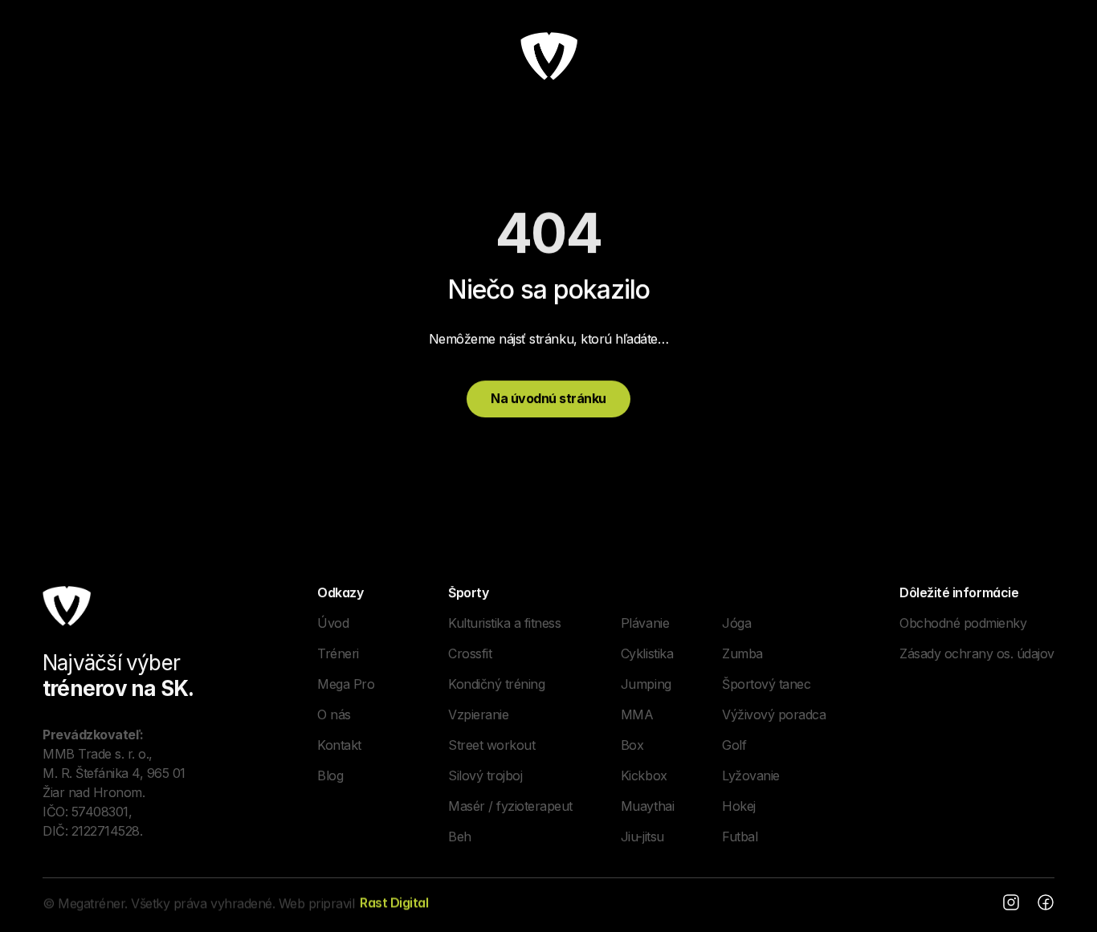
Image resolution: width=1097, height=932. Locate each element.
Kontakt (339, 744)
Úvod (333, 622)
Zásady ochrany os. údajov (976, 653)
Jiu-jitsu (642, 836)
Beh (459, 836)
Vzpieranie (478, 714)
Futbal (739, 836)
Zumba (742, 653)
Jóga (736, 622)
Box (632, 744)
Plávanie (645, 622)
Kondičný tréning (496, 683)
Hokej (739, 805)
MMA (637, 714)
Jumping (646, 683)
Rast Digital (394, 902)
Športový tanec (766, 683)
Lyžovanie (751, 775)
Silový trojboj (485, 775)
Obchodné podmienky (962, 622)
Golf (734, 744)
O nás (334, 714)
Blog (330, 775)
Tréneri (338, 653)
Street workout (491, 744)
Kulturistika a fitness (504, 622)
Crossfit (469, 653)
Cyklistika (647, 653)
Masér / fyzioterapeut (510, 805)
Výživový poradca (774, 714)
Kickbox (644, 775)
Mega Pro (345, 683)
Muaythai (647, 805)
